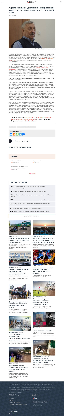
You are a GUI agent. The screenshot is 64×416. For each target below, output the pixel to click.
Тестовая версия (13, 411)
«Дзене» (33, 121)
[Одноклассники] (14, 134)
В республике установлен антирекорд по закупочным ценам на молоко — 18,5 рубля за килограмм (44, 363)
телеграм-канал (29, 117)
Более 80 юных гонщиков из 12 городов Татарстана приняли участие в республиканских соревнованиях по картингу (19, 243)
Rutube (27, 121)
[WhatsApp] (17, 134)
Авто (10, 363)
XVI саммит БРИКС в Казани (19, 161)
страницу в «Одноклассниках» (26, 119)
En (36, 398)
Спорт (10, 236)
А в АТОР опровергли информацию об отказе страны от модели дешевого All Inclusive (43, 243)
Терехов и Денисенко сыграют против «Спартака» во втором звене (29, 211)
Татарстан (12, 127)
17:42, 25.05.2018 (12, 15)
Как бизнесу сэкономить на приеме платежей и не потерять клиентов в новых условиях (19, 274)
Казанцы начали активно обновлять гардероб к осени (26, 208)
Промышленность (13, 332)
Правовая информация (14, 402)
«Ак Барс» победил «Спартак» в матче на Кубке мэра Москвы (28, 191)
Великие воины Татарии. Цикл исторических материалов (19, 168)
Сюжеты (14, 156)
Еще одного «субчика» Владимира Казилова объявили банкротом (42, 303)
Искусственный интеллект (40, 161)
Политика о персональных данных (18, 404)
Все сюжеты (32, 173)
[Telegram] (20, 134)
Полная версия (13, 410)
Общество (35, 236)
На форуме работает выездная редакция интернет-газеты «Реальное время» (20, 339)
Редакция (11, 398)
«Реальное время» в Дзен (22, 141)
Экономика (11, 267)
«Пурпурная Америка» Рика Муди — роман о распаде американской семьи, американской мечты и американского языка (43, 333)
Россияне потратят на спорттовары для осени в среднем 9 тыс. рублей (30, 200)
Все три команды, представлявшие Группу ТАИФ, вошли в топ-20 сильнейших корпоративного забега (18, 307)
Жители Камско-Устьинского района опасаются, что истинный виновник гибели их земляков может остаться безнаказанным (18, 371)
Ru (33, 398)
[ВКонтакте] (11, 134)
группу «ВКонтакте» (41, 117)
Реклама (11, 400)
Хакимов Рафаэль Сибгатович (26, 127)
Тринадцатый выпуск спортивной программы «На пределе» (43, 272)
